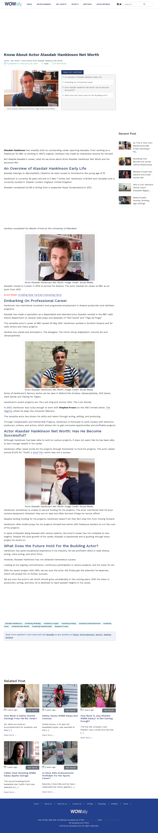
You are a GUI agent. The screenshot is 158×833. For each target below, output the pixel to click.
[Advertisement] (78, 29)
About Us (48, 804)
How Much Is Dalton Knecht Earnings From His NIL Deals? (20, 717)
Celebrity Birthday (33, 623)
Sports (99, 634)
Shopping (102, 804)
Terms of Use (91, 820)
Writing (9, 637)
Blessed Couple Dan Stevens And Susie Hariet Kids (142, 174)
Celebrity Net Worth (21, 626)
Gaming (107, 634)
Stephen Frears (61, 626)
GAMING (114, 804)
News (76, 634)
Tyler (46, 63)
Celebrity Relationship (42, 626)
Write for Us (62, 804)
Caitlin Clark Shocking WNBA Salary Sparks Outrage (20, 774)
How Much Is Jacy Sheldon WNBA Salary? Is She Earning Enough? (96, 718)
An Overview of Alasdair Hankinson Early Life (83, 77)
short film (38, 452)
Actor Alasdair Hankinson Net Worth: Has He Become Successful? (87, 88)
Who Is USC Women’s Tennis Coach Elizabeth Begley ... (143, 187)
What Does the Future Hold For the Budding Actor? (86, 95)
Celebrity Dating (69, 623)
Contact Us (77, 804)
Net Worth (15, 61)
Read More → (10, 735)
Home (6, 61)
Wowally (50, 634)
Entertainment (87, 634)
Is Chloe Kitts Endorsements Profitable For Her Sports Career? (58, 775)
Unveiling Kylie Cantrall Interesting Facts (40, 295)
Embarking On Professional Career (79, 82)
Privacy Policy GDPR (111, 820)
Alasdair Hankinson (13, 623)
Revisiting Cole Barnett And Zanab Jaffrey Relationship (142, 162)
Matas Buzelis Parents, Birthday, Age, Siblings (141, 200)
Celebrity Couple (51, 623)
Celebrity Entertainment (90, 623)
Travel (125, 804)
